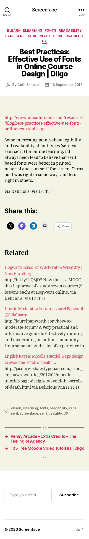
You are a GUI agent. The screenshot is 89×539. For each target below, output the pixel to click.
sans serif (15, 36)
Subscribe (69, 495)
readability (70, 30)
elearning (32, 30)
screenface (39, 36)
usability (74, 36)
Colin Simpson (28, 84)
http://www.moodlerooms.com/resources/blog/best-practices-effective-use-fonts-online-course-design (44, 123)
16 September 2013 (67, 84)
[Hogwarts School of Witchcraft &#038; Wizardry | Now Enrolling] (44, 283)
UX (44, 41)
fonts (51, 30)
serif (58, 36)
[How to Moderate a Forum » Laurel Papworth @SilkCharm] (44, 327)
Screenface (44, 9)
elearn (14, 30)
